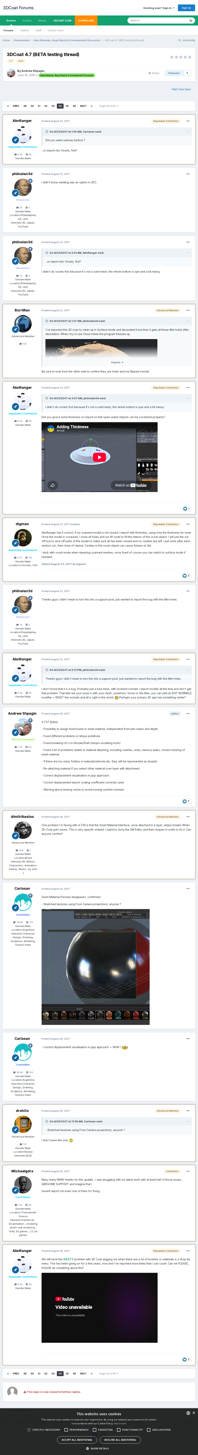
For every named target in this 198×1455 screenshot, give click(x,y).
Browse (11, 20)
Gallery (24, 30)
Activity (27, 20)
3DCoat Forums (18, 7)
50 (32, 106)
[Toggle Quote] (47, 131)
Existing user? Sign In (158, 7)
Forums (8, 30)
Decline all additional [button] (120, 1439)
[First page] (8, 106)
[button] (99, 1448)
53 (53, 106)
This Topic (175, 20)
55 (67, 106)
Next (83, 106)
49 (24, 106)
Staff (38, 30)
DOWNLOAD (86, 20)
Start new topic (181, 89)
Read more (120, 1423)
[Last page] (91, 106)
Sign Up (186, 7)
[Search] (191, 20)
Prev (16, 106)
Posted (56, 120)
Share (155, 73)
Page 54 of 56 (108, 106)
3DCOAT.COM (62, 20)
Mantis (42, 20)
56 (74, 106)
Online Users (56, 30)
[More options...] (188, 121)
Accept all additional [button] (77, 1439)
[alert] (99, 1431)
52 (45, 106)
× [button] (193, 1413)
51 (39, 106)
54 (60, 106)
